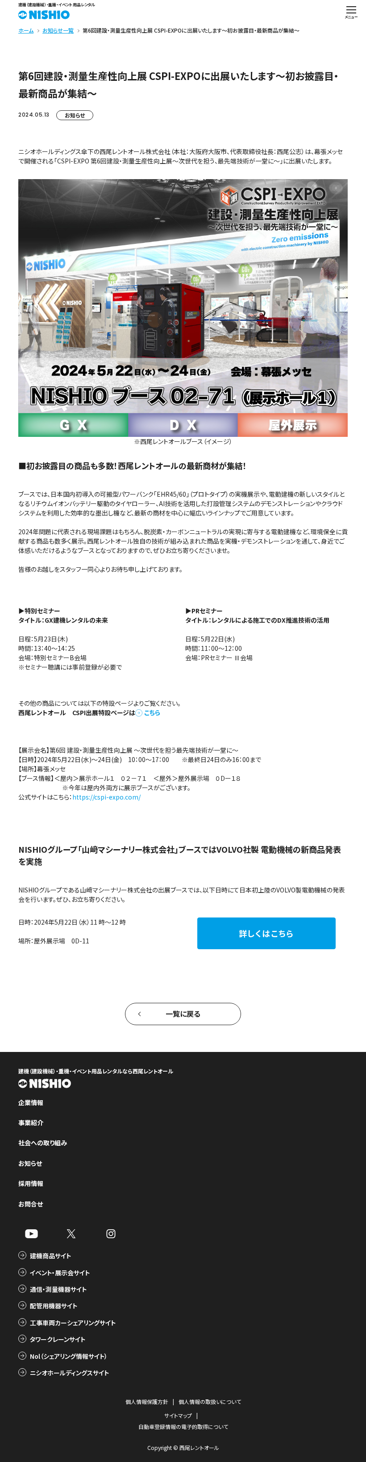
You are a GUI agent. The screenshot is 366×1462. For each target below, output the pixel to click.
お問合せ (30, 1203)
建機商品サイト (50, 1255)
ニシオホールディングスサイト (69, 1372)
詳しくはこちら (267, 933)
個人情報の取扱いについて (210, 1401)
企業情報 (30, 1102)
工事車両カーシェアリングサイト (73, 1322)
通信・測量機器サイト (58, 1289)
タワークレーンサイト (57, 1339)
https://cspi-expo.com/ (106, 796)
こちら (152, 712)
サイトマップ (178, 1415)
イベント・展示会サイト (60, 1272)
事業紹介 (30, 1122)
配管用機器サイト (53, 1305)
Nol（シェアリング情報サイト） (69, 1356)
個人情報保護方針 (146, 1401)
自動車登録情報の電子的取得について (183, 1426)
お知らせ (75, 115)
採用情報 (30, 1183)
